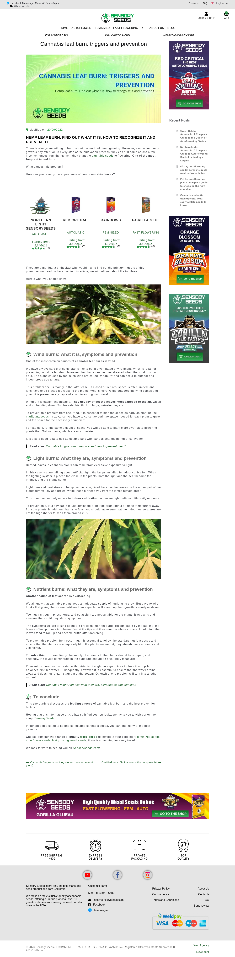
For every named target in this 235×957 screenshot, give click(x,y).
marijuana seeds (37, 416)
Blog (171, 28)
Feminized (102, 28)
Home (64, 28)
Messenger (101, 910)
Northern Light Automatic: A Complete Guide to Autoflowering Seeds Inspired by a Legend (194, 154)
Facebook (99, 904)
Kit (143, 28)
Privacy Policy (161, 888)
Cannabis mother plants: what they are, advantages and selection (91, 684)
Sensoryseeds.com (86, 748)
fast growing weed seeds (69, 740)
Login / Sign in (206, 17)
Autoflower (81, 28)
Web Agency (201, 945)
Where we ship (22, 6)
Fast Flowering (125, 28)
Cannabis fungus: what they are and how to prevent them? (86, 446)
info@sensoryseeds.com (108, 899)
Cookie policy (160, 894)
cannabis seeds (103, 155)
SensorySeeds (44, 718)
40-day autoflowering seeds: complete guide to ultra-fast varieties (193, 170)
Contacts (194, 3)
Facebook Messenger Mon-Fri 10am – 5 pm (35, 3)
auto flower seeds (38, 740)
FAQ (204, 3)
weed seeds (88, 736)
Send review (201, 905)
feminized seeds (148, 736)
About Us (156, 28)
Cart (226, 15)
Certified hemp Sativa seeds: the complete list (129, 762)
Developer (202, 951)
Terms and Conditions (165, 899)
